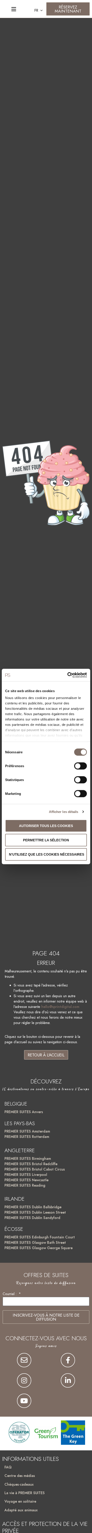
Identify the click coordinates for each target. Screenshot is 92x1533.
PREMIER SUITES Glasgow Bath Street (35, 1242)
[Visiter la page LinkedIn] (68, 1380)
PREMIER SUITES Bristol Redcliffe (30, 1164)
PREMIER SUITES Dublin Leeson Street (35, 1212)
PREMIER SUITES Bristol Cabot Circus (34, 1169)
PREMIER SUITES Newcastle (26, 1180)
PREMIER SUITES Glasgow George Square (38, 1247)
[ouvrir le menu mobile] (14, 9)
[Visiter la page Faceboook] (68, 1360)
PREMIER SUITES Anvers (23, 1111)
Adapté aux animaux (21, 1510)
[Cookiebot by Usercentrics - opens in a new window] (67, 675)
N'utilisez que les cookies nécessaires (46, 854)
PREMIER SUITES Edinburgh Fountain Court (39, 1237)
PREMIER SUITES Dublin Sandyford (32, 1217)
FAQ (8, 1467)
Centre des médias (19, 1475)
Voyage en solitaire (20, 1501)
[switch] (80, 765)
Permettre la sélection (46, 840)
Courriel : (10, 1294)
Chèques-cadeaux (18, 1484)
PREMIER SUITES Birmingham (27, 1158)
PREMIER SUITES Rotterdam (26, 1136)
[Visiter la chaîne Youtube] (24, 1401)
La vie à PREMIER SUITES (24, 1492)
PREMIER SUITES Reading (24, 1185)
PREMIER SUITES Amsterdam (27, 1131)
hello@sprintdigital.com (60, 1006)
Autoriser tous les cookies (46, 825)
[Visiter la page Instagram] (24, 1380)
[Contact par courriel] (24, 1360)
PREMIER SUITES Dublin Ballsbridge (32, 1207)
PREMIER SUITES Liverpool (25, 1174)
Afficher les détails (63, 812)
